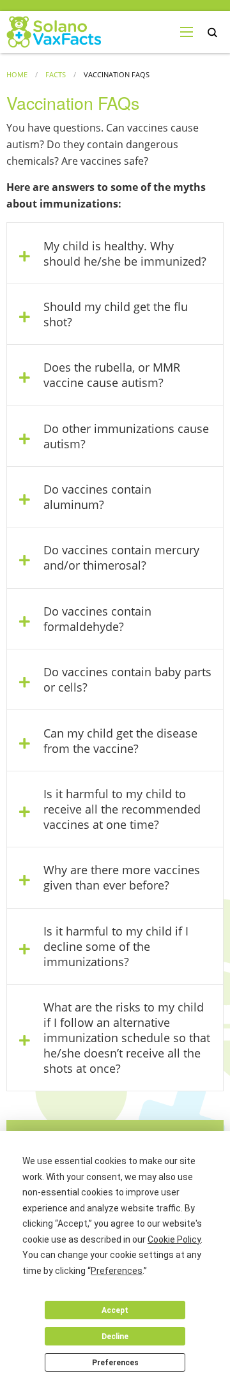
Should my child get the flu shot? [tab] (115, 314)
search (212, 33)
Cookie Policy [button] (174, 1239)
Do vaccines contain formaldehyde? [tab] (97, 618)
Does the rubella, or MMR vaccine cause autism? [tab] (111, 375)
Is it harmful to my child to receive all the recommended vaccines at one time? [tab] (122, 809)
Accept (115, 1310)
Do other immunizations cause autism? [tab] (126, 436)
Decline (115, 1336)
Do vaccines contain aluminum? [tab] (97, 496)
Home (16, 74)
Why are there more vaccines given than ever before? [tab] (121, 877)
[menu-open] (186, 32)
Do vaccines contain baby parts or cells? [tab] (127, 679)
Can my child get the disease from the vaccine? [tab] (120, 740)
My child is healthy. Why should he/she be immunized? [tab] (124, 253)
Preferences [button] (116, 1271)
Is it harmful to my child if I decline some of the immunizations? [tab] (115, 946)
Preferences (115, 1362)
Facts (55, 74)
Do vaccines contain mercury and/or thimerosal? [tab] (121, 557)
